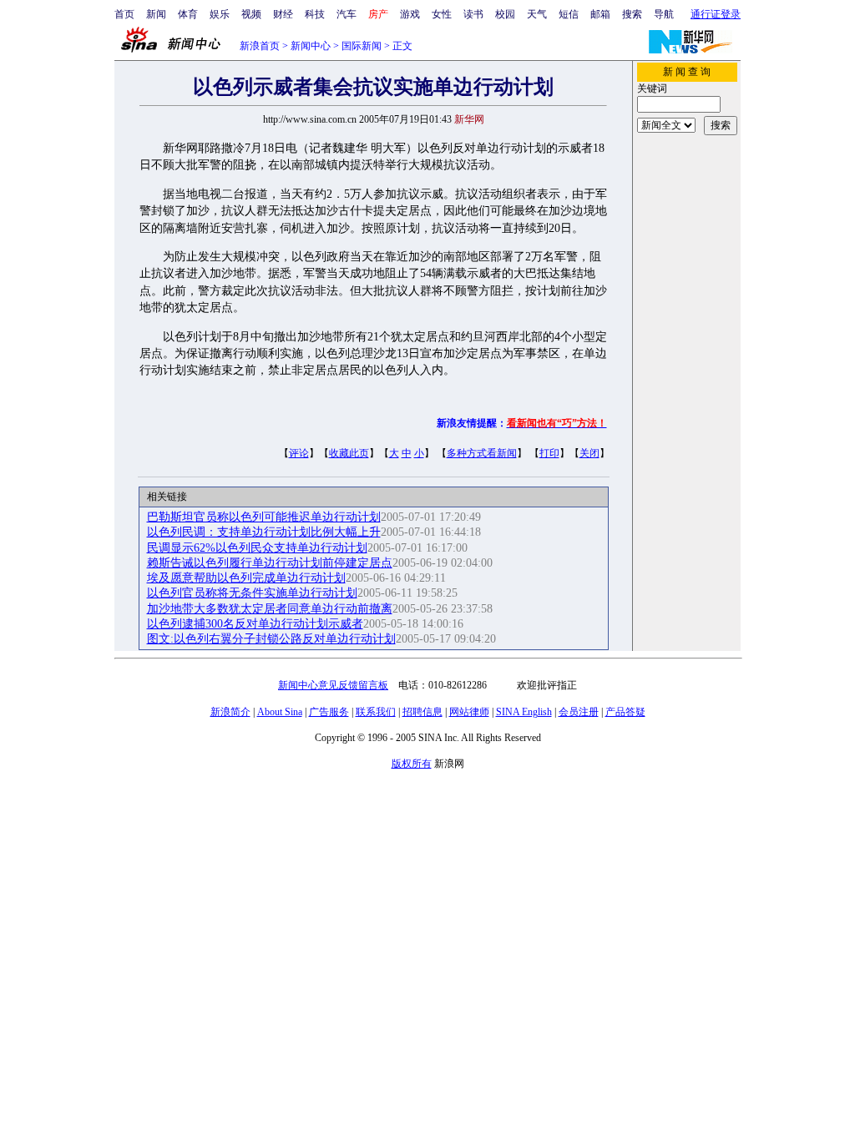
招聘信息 (422, 712)
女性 (442, 14)
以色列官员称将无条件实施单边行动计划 (252, 593)
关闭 (589, 453)
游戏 (410, 14)
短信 (569, 14)
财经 (283, 14)
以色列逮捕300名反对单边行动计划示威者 (255, 624)
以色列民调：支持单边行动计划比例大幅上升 (264, 532)
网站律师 (469, 712)
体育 (188, 14)
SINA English (524, 712)
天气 (537, 14)
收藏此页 (349, 453)
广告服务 (329, 712)
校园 (505, 14)
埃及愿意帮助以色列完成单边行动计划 (246, 578)
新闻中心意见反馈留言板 (333, 685)
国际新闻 (361, 46)
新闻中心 (311, 46)
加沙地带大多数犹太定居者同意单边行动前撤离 (269, 609)
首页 (124, 14)
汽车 (346, 14)
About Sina (279, 712)
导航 (664, 14)
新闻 (156, 14)
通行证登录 (716, 14)
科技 (315, 14)
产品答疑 (625, 712)
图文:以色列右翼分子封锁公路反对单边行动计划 (271, 639)
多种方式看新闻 (482, 453)
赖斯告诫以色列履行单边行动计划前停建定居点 (269, 563)
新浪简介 (230, 712)
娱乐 (220, 14)
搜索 (632, 14)
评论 (299, 453)
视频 (251, 14)
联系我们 (376, 712)
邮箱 (600, 14)
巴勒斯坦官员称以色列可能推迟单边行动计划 (264, 517)
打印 (549, 453)
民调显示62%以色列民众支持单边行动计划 (257, 548)
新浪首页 (260, 46)
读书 (473, 14)
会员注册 (579, 712)
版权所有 (412, 763)
